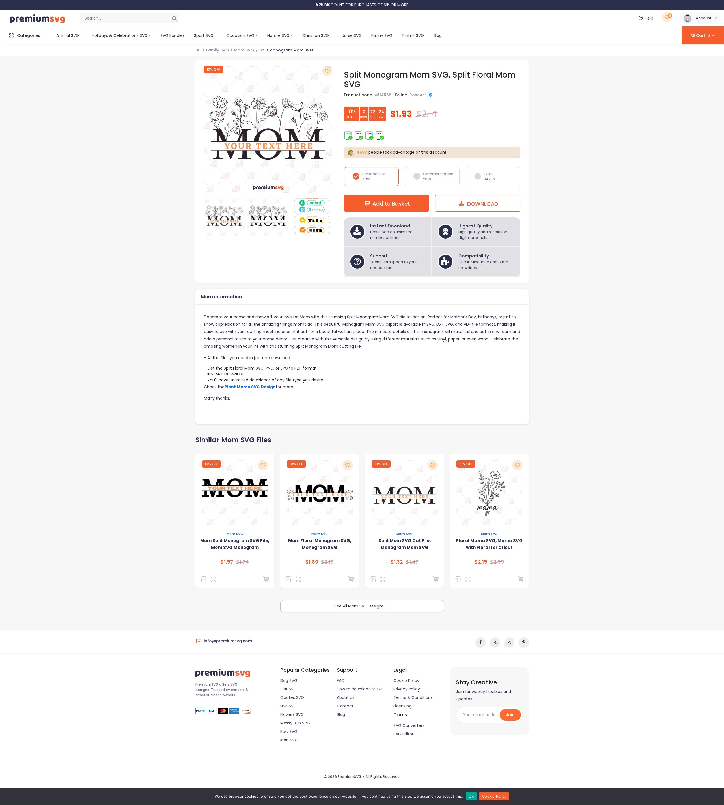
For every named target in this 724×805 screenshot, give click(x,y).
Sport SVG (204, 35)
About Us (345, 697)
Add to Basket (391, 204)
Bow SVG (288, 731)
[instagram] (509, 642)
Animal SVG (67, 35)
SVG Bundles (172, 35)
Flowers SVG (292, 714)
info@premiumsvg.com (228, 641)
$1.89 (311, 562)
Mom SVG (244, 50)
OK (471, 796)
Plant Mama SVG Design (250, 387)
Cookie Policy (406, 680)
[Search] (174, 18)
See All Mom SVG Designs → (362, 606)
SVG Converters (409, 725)
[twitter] (495, 642)
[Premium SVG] (205, 579)
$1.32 (397, 562)
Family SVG (217, 50)
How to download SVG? (359, 689)
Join (510, 715)
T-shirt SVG (413, 35)
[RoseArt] (374, 579)
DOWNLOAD (482, 204)
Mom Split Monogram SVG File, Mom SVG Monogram (234, 544)
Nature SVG (278, 35)
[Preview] (214, 579)
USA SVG (288, 706)
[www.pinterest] (524, 642)
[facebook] (480, 642)
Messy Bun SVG (295, 723)
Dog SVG (288, 680)
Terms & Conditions (413, 697)
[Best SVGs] (459, 579)
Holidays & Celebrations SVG (120, 35)
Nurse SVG (352, 35)
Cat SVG (288, 689)
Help (649, 18)
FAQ (341, 680)
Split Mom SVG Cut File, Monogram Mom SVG (404, 544)
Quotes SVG (292, 697)
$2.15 (481, 562)
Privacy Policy (406, 689)
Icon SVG (289, 740)
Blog (438, 35)
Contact (345, 706)
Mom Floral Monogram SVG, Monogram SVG (319, 544)
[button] (700, 18)
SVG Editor (403, 734)
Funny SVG (381, 35)
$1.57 (227, 562)
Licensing (402, 706)
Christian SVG (315, 35)
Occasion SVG (240, 35)
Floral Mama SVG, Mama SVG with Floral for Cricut (489, 544)
